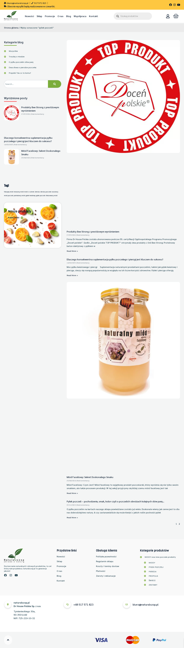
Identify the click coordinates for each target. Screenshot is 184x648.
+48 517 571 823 (83, 604)
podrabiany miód (19, 195)
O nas (60, 16)
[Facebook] (170, 4)
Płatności (100, 571)
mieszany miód (19, 192)
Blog (68, 16)
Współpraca (80, 16)
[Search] (54, 84)
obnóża (37, 192)
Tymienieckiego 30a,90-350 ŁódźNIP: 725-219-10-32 (27, 610)
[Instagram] (174, 4)
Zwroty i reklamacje (106, 575)
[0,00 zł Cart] (176, 16)
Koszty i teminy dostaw (107, 566)
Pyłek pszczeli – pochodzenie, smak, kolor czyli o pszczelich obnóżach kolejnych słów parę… (115, 501)
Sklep (39, 16)
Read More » (72, 251)
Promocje (50, 16)
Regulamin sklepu (104, 561)
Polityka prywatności (106, 556)
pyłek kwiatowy (30, 195)
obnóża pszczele (45, 192)
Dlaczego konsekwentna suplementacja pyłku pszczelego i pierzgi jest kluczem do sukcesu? (115, 259)
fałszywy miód (8, 192)
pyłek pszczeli (40, 195)
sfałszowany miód (51, 195)
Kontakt (93, 16)
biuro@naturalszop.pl (146, 604)
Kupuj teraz (13, 217)
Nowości (29, 16)
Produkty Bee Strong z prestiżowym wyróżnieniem (93, 231)
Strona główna (11, 27)
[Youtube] (178, 4)
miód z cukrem (29, 192)
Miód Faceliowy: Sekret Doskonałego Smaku (90, 477)
